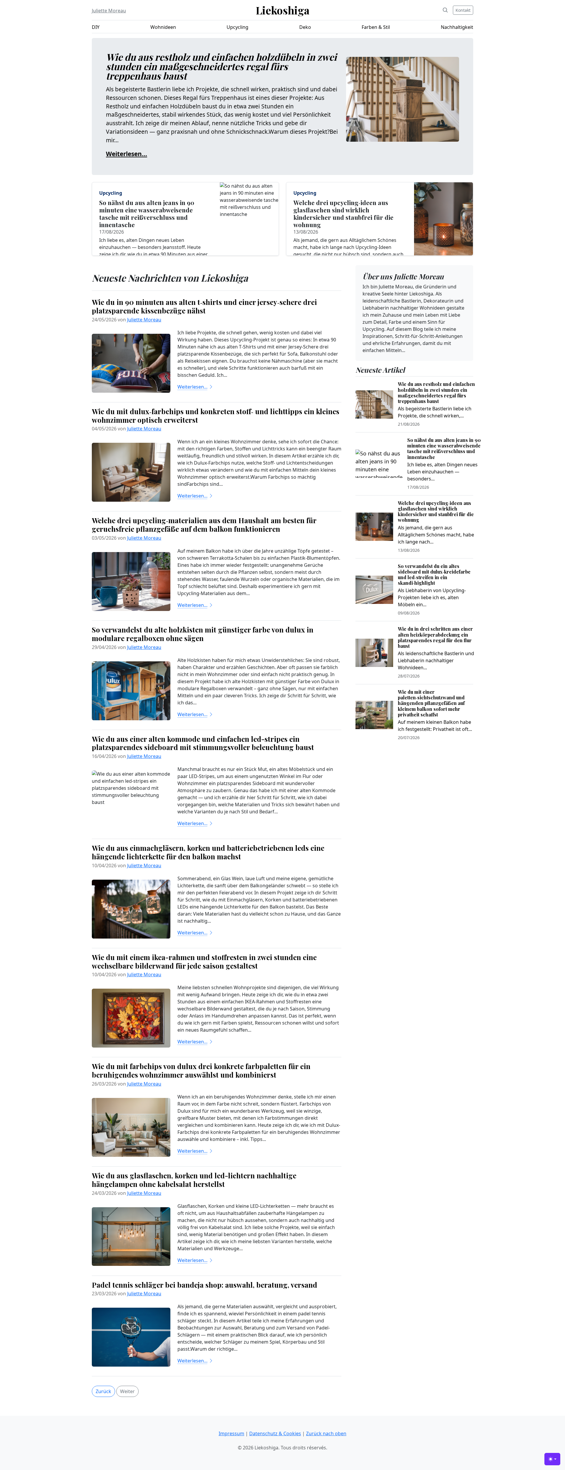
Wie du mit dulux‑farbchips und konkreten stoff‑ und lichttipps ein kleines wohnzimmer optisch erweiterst (215, 416)
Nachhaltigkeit (457, 27)
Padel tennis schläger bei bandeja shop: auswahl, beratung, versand (204, 1284)
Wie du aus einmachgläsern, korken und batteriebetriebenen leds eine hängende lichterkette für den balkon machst (208, 852)
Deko (305, 27)
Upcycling (237, 27)
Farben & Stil (376, 27)
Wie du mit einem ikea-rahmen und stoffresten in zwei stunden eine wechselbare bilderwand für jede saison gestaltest (204, 961)
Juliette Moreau (109, 10)
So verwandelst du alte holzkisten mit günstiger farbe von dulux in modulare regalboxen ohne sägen (202, 634)
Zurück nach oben (326, 1433)
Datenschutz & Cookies (275, 1433)
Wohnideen (163, 27)
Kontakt (463, 10)
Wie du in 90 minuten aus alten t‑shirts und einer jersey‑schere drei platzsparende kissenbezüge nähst (204, 306)
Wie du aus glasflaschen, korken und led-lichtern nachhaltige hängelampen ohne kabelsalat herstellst (194, 1180)
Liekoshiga (283, 10)
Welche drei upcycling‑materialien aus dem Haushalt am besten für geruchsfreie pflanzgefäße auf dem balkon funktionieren (204, 525)
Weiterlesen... (126, 154)
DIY (95, 27)
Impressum (231, 1433)
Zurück (103, 1391)
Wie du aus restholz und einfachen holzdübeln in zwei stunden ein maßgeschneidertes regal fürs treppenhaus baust (221, 66)
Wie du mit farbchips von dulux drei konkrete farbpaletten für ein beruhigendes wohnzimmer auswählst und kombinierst (201, 1070)
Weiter (127, 1391)
